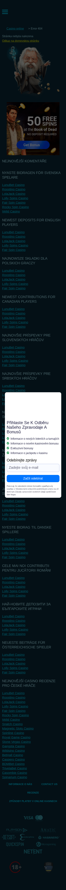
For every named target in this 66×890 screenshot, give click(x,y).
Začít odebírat (33, 478)
